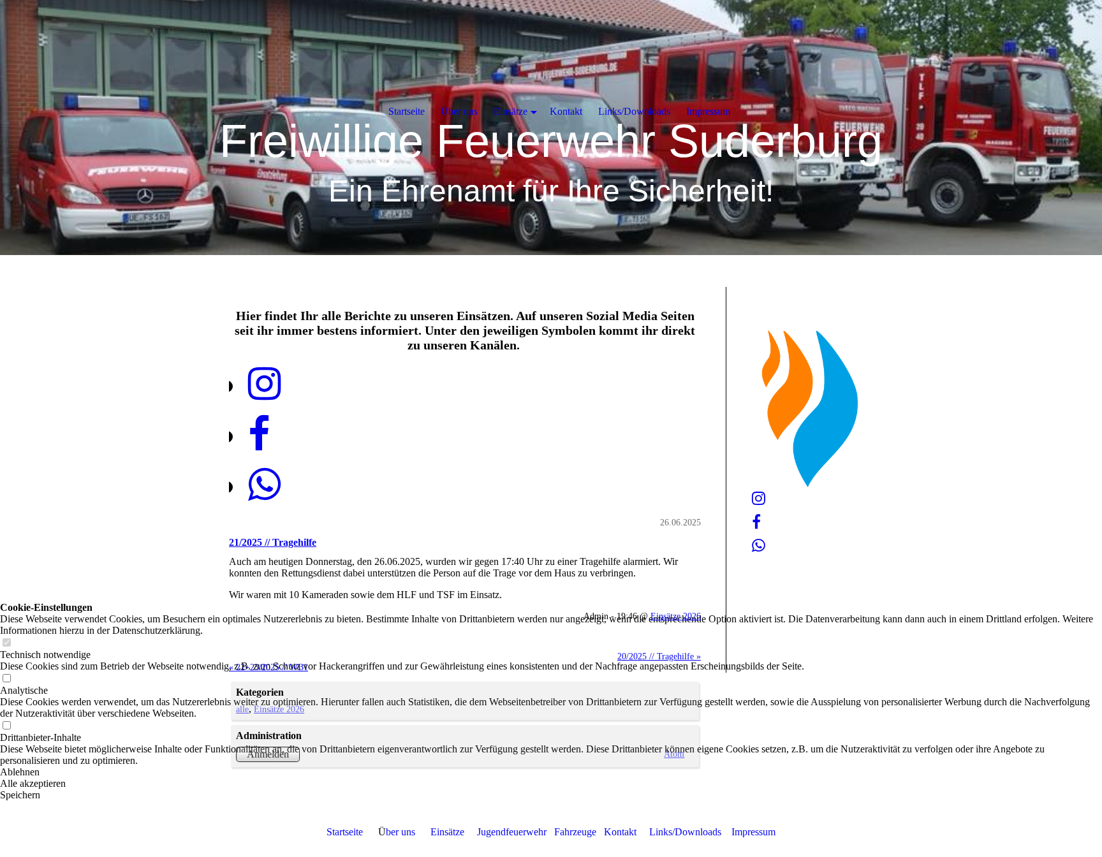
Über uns (459, 111)
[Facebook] (259, 435)
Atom (674, 754)
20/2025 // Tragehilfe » (659, 656)
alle (242, 709)
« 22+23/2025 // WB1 (268, 667)
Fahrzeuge (575, 831)
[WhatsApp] (264, 485)
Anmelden (268, 754)
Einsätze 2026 (675, 616)
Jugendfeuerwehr (512, 831)
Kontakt (620, 831)
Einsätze (447, 831)
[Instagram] (264, 384)
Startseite (345, 831)
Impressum (753, 831)
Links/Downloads (684, 831)
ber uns (400, 831)
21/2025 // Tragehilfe (272, 542)
